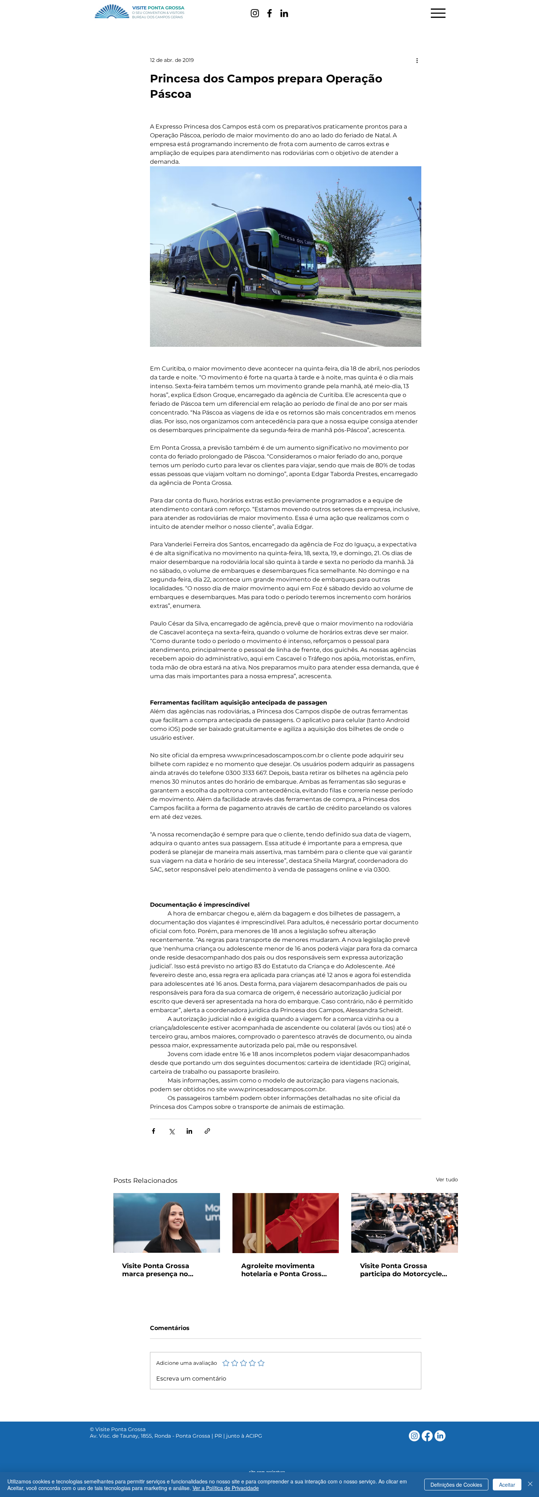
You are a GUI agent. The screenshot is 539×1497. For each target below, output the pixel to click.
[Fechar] (530, 1484)
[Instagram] (254, 13)
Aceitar (507, 1484)
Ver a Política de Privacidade (225, 1488)
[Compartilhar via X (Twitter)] (171, 1131)
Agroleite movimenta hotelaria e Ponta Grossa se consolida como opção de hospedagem (285, 1270)
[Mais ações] (416, 60)
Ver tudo (447, 1179)
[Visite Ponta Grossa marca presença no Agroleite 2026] (166, 1223)
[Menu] (438, 13)
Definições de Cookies (456, 1484)
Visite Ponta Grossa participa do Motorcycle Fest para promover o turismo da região (401, 1270)
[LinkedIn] (284, 13)
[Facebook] (269, 13)
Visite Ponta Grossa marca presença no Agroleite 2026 (155, 1270)
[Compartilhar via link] (207, 1131)
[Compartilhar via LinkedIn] (189, 1131)
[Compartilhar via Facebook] (153, 1131)
